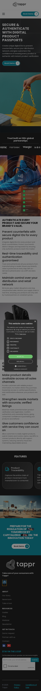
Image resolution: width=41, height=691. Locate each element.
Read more (22, 334)
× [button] (35, 321)
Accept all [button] (20, 356)
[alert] (20, 345)
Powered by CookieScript (20, 369)
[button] (20, 346)
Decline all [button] (20, 361)
